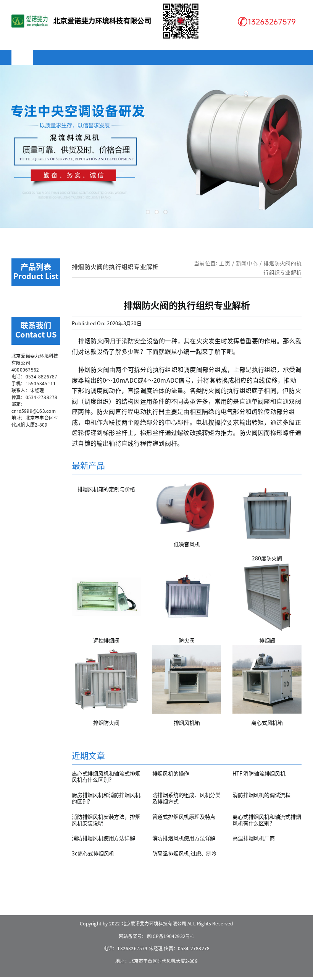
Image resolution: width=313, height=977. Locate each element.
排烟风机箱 (187, 722)
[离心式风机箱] (267, 679)
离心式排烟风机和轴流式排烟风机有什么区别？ (106, 776)
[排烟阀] (267, 596)
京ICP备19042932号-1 (171, 936)
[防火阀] (186, 596)
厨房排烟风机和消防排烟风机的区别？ (106, 798)
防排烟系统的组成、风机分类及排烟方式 (186, 798)
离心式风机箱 (267, 722)
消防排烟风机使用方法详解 (103, 838)
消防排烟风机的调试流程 (261, 794)
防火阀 (186, 640)
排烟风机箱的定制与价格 (106, 489)
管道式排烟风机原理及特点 (183, 816)
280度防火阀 (267, 558)
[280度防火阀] (267, 514)
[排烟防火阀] (106, 679)
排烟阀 (267, 640)
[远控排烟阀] (106, 596)
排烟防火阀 (106, 722)
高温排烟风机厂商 (253, 838)
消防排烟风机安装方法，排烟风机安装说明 (106, 820)
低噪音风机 (187, 544)
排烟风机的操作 (170, 773)
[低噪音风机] (186, 508)
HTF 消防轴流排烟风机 (258, 773)
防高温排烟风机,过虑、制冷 (184, 853)
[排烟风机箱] (186, 679)
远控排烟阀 (106, 640)
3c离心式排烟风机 (93, 853)
